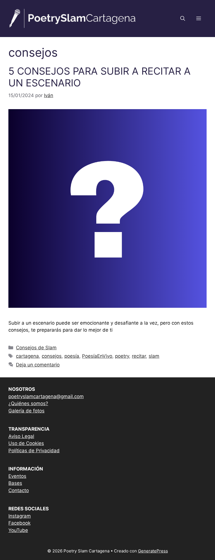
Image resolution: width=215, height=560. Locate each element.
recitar (139, 356)
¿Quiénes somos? (28, 403)
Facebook (19, 523)
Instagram (19, 516)
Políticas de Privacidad (34, 450)
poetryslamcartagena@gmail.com (46, 396)
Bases (15, 483)
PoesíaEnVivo (97, 356)
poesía (71, 356)
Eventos (17, 476)
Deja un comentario (38, 365)
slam (154, 356)
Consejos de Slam (36, 347)
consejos (52, 356)
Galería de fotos (26, 411)
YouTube (18, 530)
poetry (122, 356)
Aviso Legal (21, 436)
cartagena (27, 356)
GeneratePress (153, 551)
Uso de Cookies (26, 443)
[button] (183, 18)
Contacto (18, 490)
